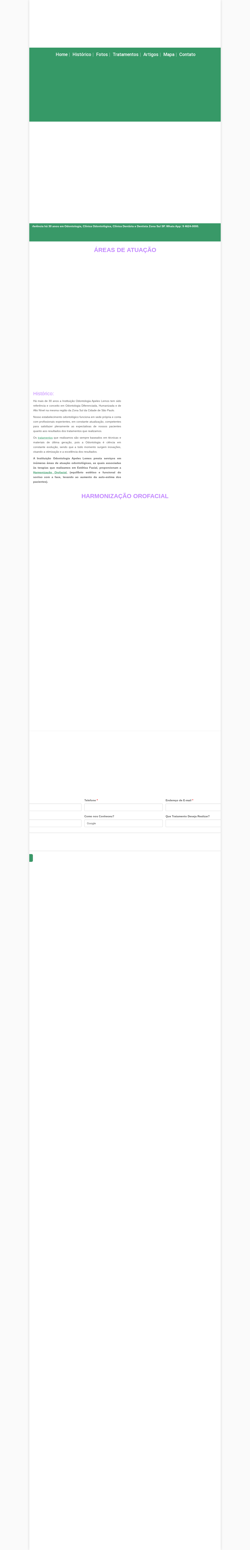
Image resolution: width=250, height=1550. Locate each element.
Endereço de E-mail (179, 800)
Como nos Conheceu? (99, 816)
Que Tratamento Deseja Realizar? (188, 816)
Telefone (91, 800)
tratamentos (45, 437)
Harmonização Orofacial (50, 472)
